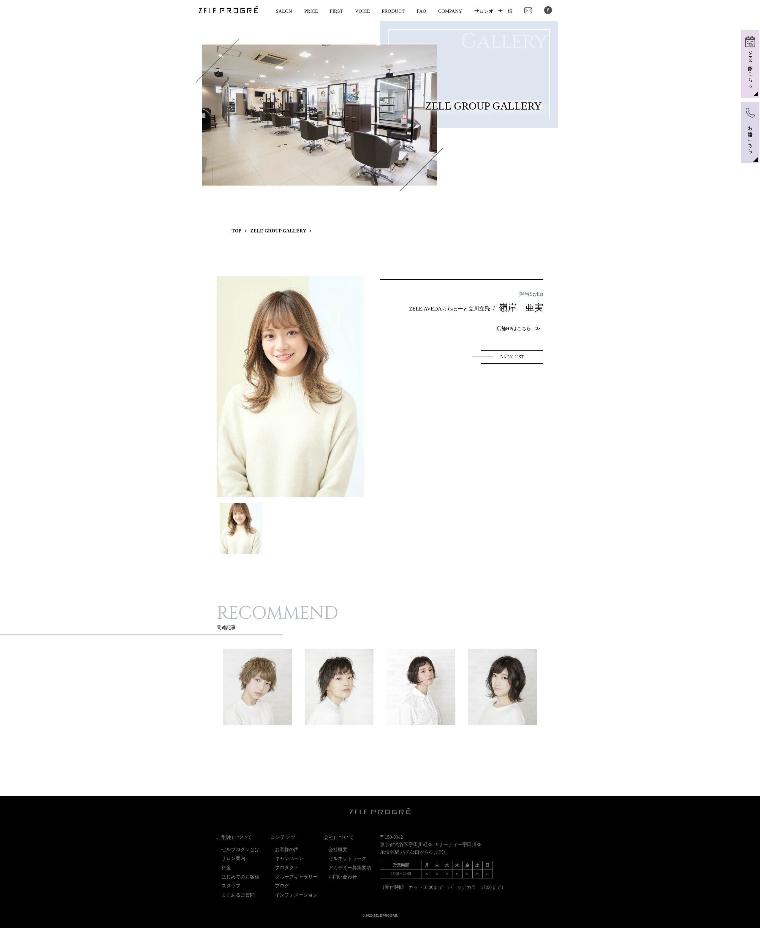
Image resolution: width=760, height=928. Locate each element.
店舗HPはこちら (513, 328)
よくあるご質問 (238, 894)
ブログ (284, 885)
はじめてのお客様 (240, 876)
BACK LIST (512, 357)
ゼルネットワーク (347, 858)
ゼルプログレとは (240, 849)
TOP (236, 230)
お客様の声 (287, 849)
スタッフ (230, 885)
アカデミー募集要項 (349, 867)
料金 (226, 867)
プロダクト (287, 867)
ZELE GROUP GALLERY (278, 230)
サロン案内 (235, 858)
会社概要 (337, 849)
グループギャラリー (296, 876)
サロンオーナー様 (493, 11)
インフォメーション (296, 894)
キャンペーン (289, 858)
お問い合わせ (342, 876)
